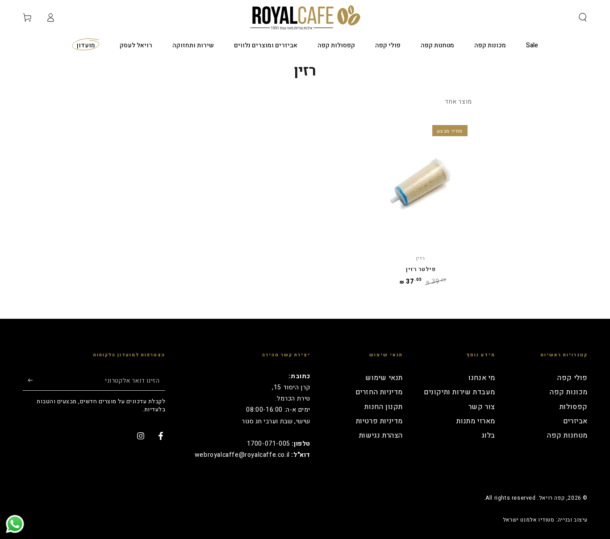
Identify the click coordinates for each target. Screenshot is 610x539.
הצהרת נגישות (381, 435)
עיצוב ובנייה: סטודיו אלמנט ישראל (545, 520)
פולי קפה (572, 377)
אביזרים (575, 421)
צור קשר (481, 406)
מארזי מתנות (475, 421)
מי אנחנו (481, 377)
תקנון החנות (383, 406)
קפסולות (574, 406)
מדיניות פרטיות (379, 421)
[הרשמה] (27, 380)
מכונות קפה (569, 392)
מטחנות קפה (567, 435)
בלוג (488, 435)
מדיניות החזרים (379, 392)
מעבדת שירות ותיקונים (459, 392)
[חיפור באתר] (582, 17)
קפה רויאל (551, 498)
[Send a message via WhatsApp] (14, 524)
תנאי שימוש (384, 377)
